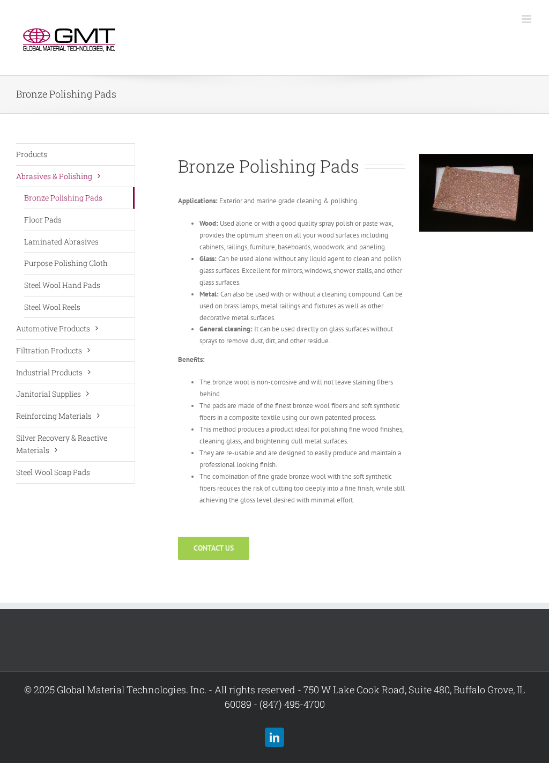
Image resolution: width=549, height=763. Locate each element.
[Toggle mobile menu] (527, 19)
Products (31, 154)
